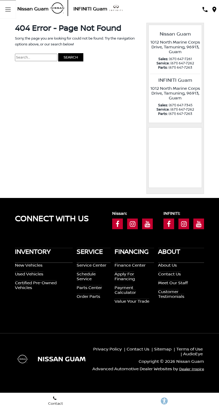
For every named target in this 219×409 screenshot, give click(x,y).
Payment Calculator (125, 290)
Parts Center (89, 287)
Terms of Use (189, 349)
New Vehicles (28, 265)
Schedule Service (86, 276)
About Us (167, 265)
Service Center (91, 265)
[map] (214, 9)
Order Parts (88, 296)
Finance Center (130, 265)
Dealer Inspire (191, 369)
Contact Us (169, 274)
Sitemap (162, 349)
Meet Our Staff (173, 283)
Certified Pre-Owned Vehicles (36, 285)
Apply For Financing (125, 276)
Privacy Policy (107, 349)
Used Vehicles (29, 274)
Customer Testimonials (171, 294)
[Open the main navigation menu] (8, 9)
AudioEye (193, 354)
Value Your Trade (132, 301)
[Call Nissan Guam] (205, 9)
